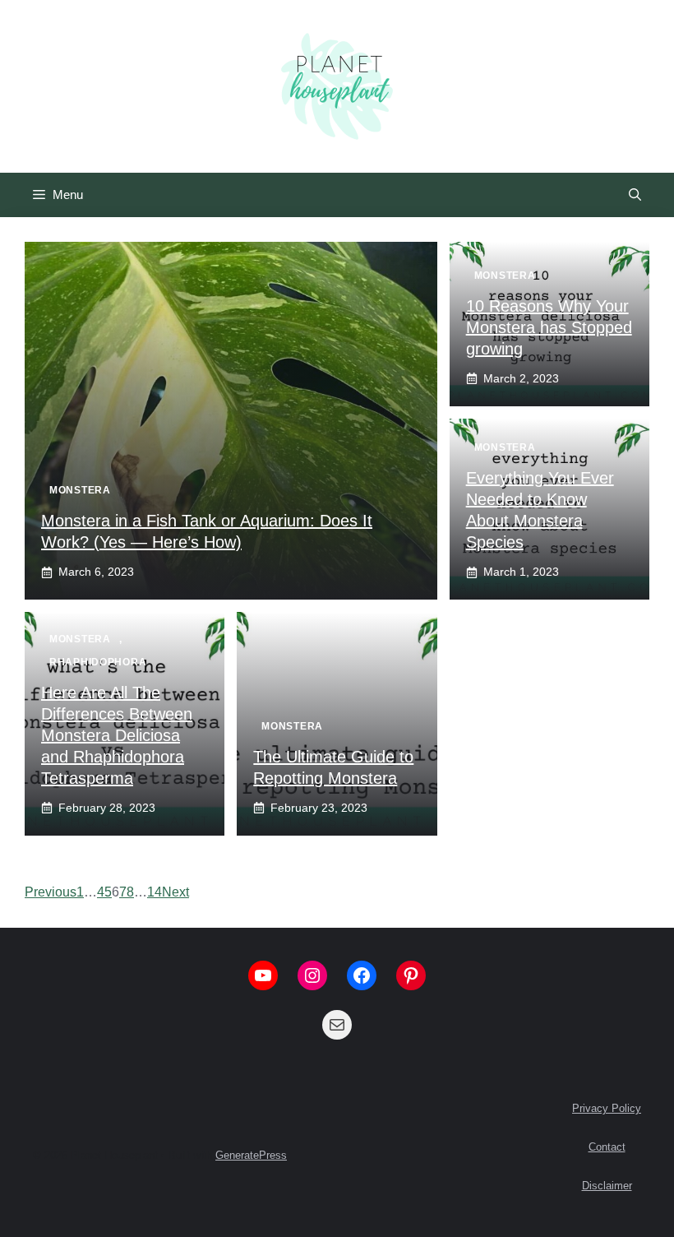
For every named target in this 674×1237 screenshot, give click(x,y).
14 (154, 892)
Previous (50, 892)
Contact (607, 1147)
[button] (635, 195)
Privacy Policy (606, 1108)
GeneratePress (251, 1155)
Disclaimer (607, 1185)
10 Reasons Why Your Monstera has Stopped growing (549, 327)
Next (175, 892)
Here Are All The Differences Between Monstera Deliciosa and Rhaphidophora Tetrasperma (116, 735)
